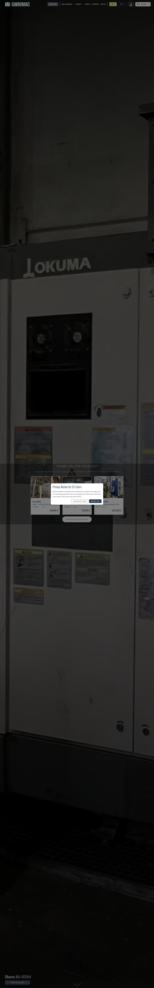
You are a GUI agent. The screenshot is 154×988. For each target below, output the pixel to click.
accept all (95, 501)
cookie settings (80, 501)
